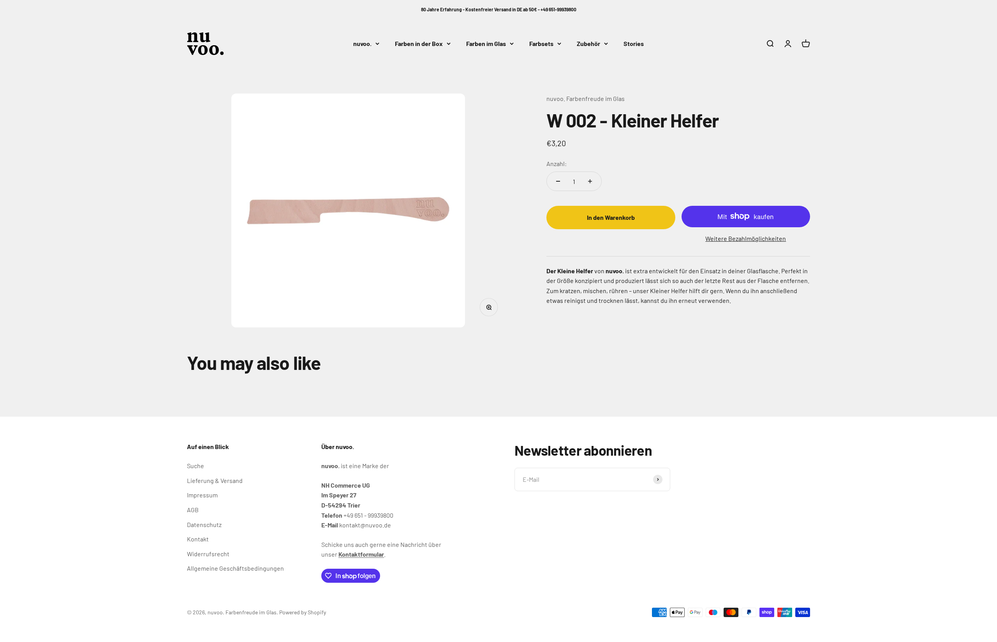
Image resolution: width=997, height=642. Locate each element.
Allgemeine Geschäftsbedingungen (235, 568)
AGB (193, 509)
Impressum (202, 495)
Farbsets (541, 43)
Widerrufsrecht (208, 553)
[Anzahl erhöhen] (590, 181)
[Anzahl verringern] (558, 181)
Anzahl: (556, 163)
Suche (195, 465)
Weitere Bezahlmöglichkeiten (745, 238)
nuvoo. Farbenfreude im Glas (585, 98)
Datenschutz (204, 524)
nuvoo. (362, 43)
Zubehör (588, 43)
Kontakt (198, 539)
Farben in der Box (419, 43)
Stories (634, 43)
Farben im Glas (486, 43)
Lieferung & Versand (215, 480)
